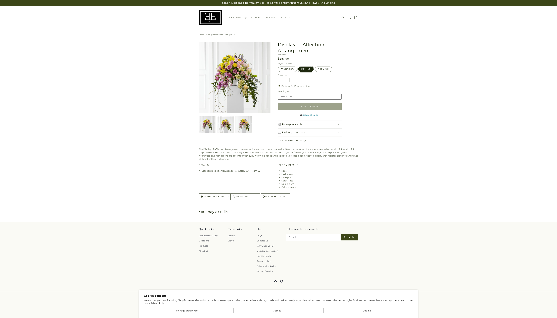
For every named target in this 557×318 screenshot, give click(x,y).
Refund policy (264, 261)
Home (201, 35)
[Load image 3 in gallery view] (243, 124)
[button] (256, 17)
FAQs (259, 235)
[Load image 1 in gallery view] (207, 124)
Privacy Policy (158, 303)
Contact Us (262, 240)
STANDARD (287, 69)
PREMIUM (323, 69)
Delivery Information (267, 251)
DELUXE (306, 69)
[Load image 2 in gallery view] (225, 124)
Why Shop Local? (265, 246)
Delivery (286, 86)
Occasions (204, 240)
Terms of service (265, 271)
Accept (277, 310)
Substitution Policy (266, 266)
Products (203, 246)
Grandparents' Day (208, 235)
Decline (367, 310)
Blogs (231, 240)
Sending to (288, 91)
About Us (203, 251)
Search (231, 235)
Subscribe (349, 237)
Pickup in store (302, 86)
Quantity (282, 75)
